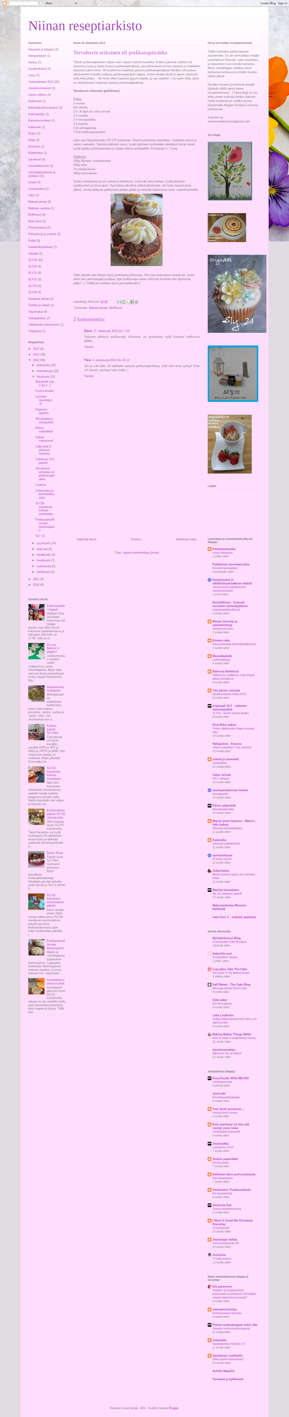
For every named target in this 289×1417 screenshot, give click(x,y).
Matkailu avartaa (39, 208)
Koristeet (34, 146)
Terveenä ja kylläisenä (227, 1379)
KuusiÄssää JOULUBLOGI (230, 1078)
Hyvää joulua (220, 1162)
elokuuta (43, 549)
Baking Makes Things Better (232, 1034)
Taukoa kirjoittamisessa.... (228, 1208)
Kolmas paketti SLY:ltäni (52, 729)
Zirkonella (219, 1340)
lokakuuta (43, 376)
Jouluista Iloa (221, 1205)
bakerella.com (222, 953)
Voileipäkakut (37, 318)
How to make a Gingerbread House (234, 1038)
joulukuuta (44, 365)
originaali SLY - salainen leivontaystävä (229, 707)
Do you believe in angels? (53, 648)
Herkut (32, 62)
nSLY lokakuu (220, 778)
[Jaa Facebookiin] (132, 302)
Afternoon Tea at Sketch (227, 1053)
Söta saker (219, 1000)
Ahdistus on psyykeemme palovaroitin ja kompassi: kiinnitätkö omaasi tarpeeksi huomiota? (234, 1294)
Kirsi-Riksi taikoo (224, 724)
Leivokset (34, 159)
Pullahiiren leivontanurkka (230, 564)
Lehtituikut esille (222, 1082)
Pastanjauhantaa (223, 549)
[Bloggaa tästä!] (123, 302)
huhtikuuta (44, 572)
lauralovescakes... (225, 1049)
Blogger (174, 1408)
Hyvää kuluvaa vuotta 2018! (229, 694)
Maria (88, 331)
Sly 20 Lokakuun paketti (227, 893)
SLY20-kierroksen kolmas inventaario (44, 509)
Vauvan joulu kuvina (224, 1112)
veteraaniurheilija (224, 1309)
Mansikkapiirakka (223, 809)
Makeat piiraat (98, 308)
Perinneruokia (37, 227)
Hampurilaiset (37, 55)
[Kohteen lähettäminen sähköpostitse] (119, 302)
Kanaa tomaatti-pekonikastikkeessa (234, 644)
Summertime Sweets (225, 957)
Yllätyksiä (34, 331)
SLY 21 (40, 536)
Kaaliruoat (34, 101)
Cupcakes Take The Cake (229, 969)
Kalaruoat (34, 127)
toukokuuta (44, 566)
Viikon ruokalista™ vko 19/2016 (231, 747)
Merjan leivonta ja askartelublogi (224, 623)
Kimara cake (221, 640)
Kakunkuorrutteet (39, 120)
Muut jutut (34, 221)
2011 (36, 579)
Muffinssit (115, 308)
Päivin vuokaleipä (44, 429)
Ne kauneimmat (222, 1193)
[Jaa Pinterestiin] (136, 302)
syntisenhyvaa (222, 855)
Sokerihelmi (220, 870)
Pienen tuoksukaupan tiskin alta (234, 1325)
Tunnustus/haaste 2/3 (225, 1243)
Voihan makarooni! (44, 439)
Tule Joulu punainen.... (228, 1109)
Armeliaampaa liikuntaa (227, 1313)
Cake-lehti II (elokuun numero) (43, 450)
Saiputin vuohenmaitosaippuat (231, 1328)
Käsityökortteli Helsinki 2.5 (228, 1344)
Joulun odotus (37, 94)
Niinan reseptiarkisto (85, 25)
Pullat (32, 240)
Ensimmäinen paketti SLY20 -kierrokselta (56, 814)
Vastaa (88, 346)
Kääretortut (35, 153)
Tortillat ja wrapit (38, 305)
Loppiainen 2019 (222, 1147)
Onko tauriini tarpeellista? (228, 1359)
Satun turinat (221, 774)
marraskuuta (45, 371)
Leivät (32, 182)
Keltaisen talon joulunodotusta (233, 1174)
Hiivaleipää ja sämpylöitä (44, 420)
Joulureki (219, 1093)
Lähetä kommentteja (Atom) (141, 552)
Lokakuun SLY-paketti (45, 460)
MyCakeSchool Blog (226, 938)
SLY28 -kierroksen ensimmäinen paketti (55, 900)
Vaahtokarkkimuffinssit (226, 609)
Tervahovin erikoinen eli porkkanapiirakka (45, 474)
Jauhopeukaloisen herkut (230, 790)
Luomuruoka (36, 189)
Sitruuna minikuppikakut (227, 828)
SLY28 (32, 292)
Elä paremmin (222, 1286)
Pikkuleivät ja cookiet (42, 234)
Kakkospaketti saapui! (56, 607)
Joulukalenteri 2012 (41, 81)
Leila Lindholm (223, 1015)
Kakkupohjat (36, 114)
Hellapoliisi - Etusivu (227, 743)
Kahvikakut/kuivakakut (43, 107)
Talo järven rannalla (226, 690)
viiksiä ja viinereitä (225, 759)
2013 (36, 354)
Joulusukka (220, 1143)
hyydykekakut (37, 68)
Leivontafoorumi (38, 165)
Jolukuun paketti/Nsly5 (226, 843)
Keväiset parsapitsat (224, 568)
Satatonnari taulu (222, 628)
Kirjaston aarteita (42, 411)
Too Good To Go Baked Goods (231, 972)
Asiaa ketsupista (222, 552)
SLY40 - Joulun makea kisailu (230, 713)
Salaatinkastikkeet (40, 247)
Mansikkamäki (222, 656)
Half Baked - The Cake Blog (231, 984)
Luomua (40, 484)
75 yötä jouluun (221, 1258)
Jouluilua (219, 1255)
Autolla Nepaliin (223, 1371)
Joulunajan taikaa (224, 1239)
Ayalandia (219, 840)
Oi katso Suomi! (222, 859)
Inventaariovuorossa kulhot (55, 981)
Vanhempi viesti (186, 539)
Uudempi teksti (86, 539)
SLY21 (32, 272)
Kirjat (31, 140)
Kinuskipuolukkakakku (226, 1097)
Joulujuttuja (219, 762)
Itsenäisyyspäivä (222, 1178)
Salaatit (33, 253)
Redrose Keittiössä (225, 671)
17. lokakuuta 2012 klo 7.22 (111, 331)
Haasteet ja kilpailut (41, 49)
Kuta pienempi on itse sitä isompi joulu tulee (230, 1126)
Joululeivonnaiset (39, 88)
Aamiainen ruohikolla (227, 1355)
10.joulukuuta (220, 1227)
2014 (36, 348)
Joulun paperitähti (225, 1159)
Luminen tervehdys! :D (44, 400)
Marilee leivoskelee (225, 890)
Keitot (32, 133)
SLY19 (32, 260)
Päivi (87, 360)
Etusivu (136, 539)
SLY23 (32, 286)
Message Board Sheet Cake (229, 988)
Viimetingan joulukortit (226, 1131)
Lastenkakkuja (221, 659)
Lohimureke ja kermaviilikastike (44, 494)
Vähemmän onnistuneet (43, 324)
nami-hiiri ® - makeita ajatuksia (234, 917)
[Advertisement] (136, 489)
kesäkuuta (44, 560)
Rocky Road (55, 853)
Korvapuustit (220, 793)
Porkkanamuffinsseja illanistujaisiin (45, 525)
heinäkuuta (44, 554)
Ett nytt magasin (222, 1003)
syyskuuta (44, 543)
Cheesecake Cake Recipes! (229, 941)
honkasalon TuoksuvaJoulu (231, 1189)
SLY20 (32, 266)
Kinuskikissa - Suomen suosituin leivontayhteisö (230, 604)
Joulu (31, 75)
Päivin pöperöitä (223, 805)
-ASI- (142, 1408)
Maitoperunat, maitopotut (56, 688)
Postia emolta (44, 391)
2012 (36, 360)
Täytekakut (35, 311)
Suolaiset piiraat (38, 298)
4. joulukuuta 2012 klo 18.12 (111, 360)
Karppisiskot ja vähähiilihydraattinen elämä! (232, 581)
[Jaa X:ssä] (128, 302)
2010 (36, 584)
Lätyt (31, 195)
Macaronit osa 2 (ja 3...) (44, 383)
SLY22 (32, 279)
